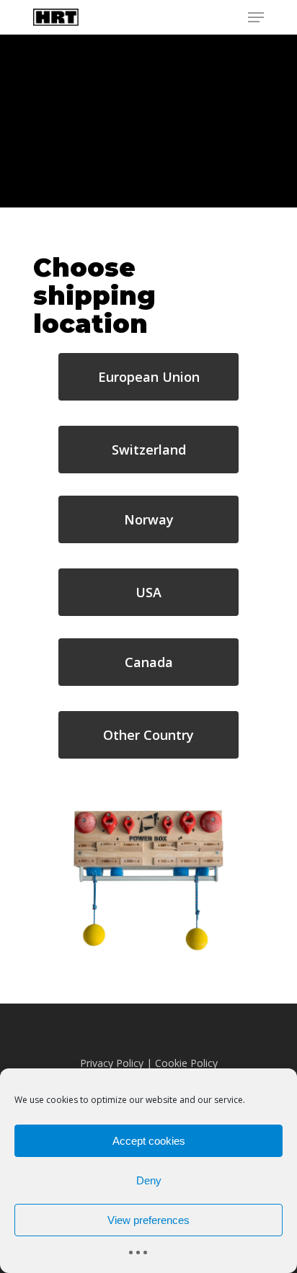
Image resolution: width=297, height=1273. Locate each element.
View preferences (148, 1220)
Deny (148, 1180)
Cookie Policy (186, 1063)
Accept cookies (148, 1141)
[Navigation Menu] (256, 17)
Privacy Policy (111, 1063)
